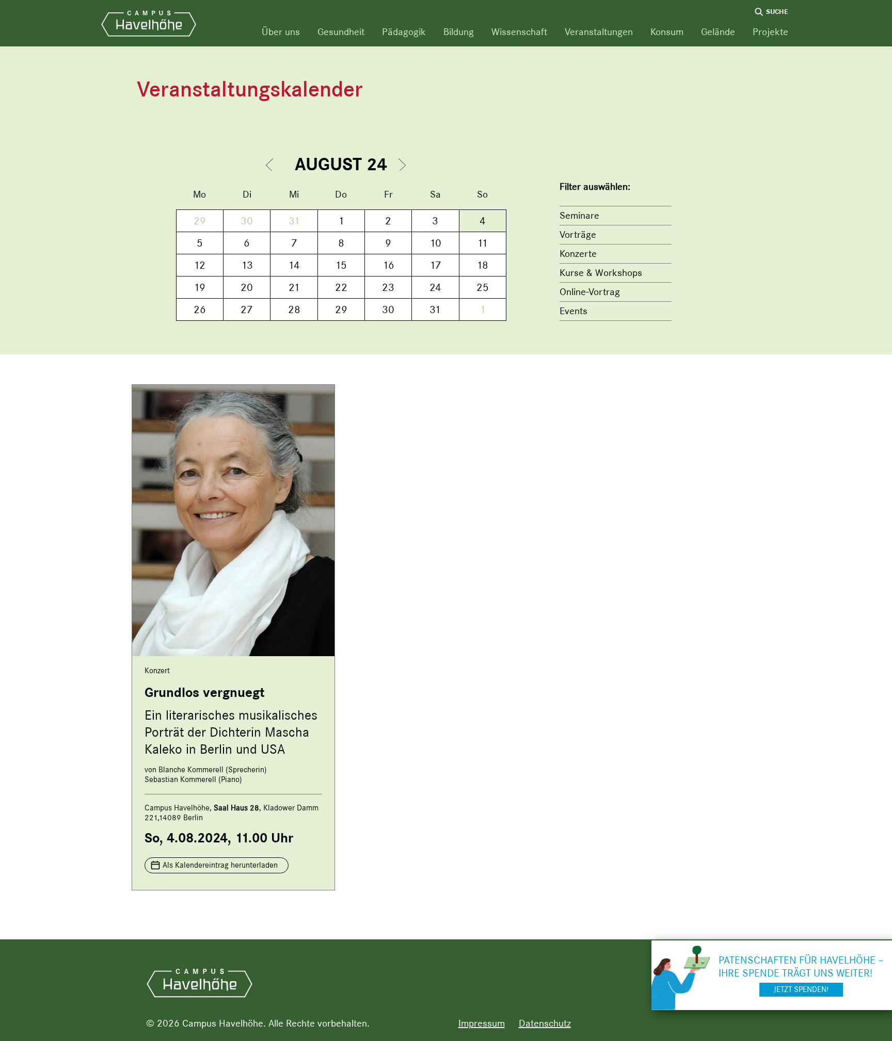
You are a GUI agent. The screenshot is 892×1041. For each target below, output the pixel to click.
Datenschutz (545, 1023)
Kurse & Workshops (601, 273)
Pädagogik (404, 32)
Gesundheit (340, 32)
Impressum (481, 1023)
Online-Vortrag (590, 292)
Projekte (770, 32)
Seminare (579, 215)
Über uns (281, 32)
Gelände (718, 32)
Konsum (666, 32)
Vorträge (578, 234)
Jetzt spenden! (801, 989)
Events (573, 311)
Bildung (458, 32)
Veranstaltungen (599, 32)
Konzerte (578, 253)
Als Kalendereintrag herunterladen (220, 865)
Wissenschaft (519, 32)
